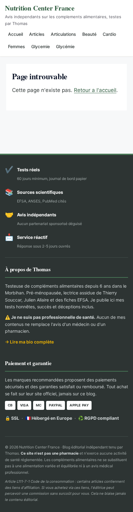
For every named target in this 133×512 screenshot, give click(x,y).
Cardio (109, 34)
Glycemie (40, 46)
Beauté (89, 34)
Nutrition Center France (40, 8)
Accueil (15, 34)
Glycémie (65, 46)
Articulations (63, 34)
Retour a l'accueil (95, 90)
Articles (37, 34)
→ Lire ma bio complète (29, 341)
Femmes (16, 46)
